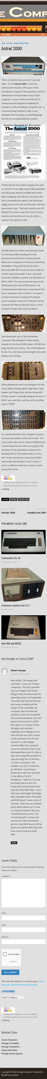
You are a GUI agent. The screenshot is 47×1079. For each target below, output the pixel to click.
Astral (9, 43)
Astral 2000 (23, 499)
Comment (6, 876)
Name (3, 913)
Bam (17, 1075)
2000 (3, 43)
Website (5, 937)
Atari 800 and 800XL (11, 643)
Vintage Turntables (10, 1043)
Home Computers (21, 43)
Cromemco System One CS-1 (15, 605)
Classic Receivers (9, 1039)
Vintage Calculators (10, 1046)
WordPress (6, 1075)
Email (3, 925)
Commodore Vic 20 (10, 558)
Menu (8, 34)
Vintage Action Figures (11, 1053)
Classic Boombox (9, 1050)
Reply (14, 843)
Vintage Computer (24, 1072)
